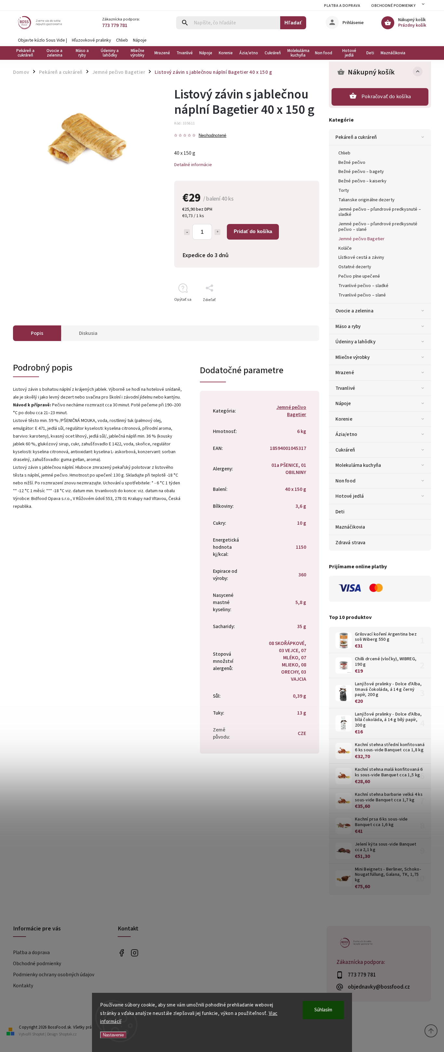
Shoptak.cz (68, 1034)
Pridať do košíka (253, 231)
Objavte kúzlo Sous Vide (41, 40)
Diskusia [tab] (88, 333)
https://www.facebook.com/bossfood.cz (122, 953)
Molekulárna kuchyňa (358, 465)
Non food (345, 480)
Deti (340, 511)
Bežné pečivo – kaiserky (362, 181)
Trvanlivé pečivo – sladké (363, 286)
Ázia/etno (346, 434)
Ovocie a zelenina (354, 310)
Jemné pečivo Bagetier (361, 239)
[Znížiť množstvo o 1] (187, 232)
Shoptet (38, 1034)
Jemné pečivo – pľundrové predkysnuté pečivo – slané (378, 227)
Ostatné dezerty (355, 267)
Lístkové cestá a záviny (361, 257)
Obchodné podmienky (393, 5)
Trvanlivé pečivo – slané (362, 295)
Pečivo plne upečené (359, 276)
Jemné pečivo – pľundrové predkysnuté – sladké (379, 212)
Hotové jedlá (349, 496)
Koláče (345, 248)
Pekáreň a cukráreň (356, 137)
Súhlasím (323, 1009)
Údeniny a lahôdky (355, 341)
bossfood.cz (135, 953)
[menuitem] (27, 53)
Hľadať (293, 22)
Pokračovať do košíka (386, 96)
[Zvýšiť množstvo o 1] (217, 232)
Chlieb (122, 40)
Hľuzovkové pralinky (91, 40)
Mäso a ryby (347, 326)
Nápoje (140, 40)
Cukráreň (345, 450)
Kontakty (23, 985)
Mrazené (344, 372)
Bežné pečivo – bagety (361, 171)
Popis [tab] (37, 333)
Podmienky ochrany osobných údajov (53, 974)
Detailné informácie (193, 165)
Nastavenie (113, 1034)
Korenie (343, 419)
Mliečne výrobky (352, 357)
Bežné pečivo (351, 162)
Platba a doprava (342, 5)
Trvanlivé (345, 388)
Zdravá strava (350, 542)
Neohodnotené (212, 136)
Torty (343, 190)
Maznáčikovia (350, 527)
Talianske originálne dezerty (366, 200)
